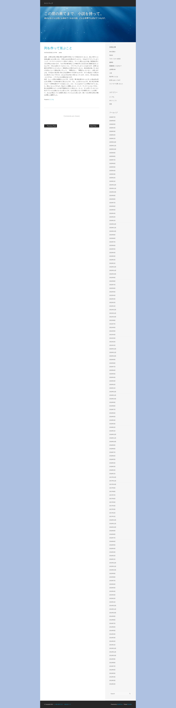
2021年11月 (112, 313)
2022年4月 (112, 295)
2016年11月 (112, 523)
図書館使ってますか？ (115, 66)
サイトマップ (48, 3)
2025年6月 (112, 163)
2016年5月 (112, 545)
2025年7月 (112, 160)
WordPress (120, 704)
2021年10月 (112, 317)
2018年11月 (112, 438)
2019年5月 (112, 416)
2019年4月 (112, 420)
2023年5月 (112, 249)
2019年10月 (112, 399)
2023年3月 (112, 256)
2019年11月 (112, 395)
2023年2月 (112, 259)
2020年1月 (112, 388)
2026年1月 (112, 138)
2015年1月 (112, 602)
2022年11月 (112, 270)
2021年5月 (112, 331)
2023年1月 (112, 263)
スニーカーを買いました (116, 83)
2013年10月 (112, 655)
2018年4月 (112, 463)
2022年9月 (112, 277)
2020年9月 (112, 359)
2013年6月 (112, 670)
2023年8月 (112, 238)
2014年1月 (112, 645)
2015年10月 (112, 570)
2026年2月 (112, 135)
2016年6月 (112, 541)
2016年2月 (112, 555)
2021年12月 (112, 309)
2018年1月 (112, 473)
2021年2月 (112, 341)
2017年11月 (112, 481)
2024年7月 (112, 202)
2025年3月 (112, 174)
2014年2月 (112, 641)
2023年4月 (112, 252)
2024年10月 (112, 192)
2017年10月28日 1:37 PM (50, 52)
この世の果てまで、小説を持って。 (74, 13)
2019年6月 (112, 413)
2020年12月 (112, 349)
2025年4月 (112, 170)
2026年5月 (112, 124)
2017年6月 (112, 498)
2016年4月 (112, 548)
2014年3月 (112, 637)
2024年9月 (112, 195)
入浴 (110, 73)
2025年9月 (112, 153)
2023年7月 (112, 242)
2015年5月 (112, 588)
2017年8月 (112, 491)
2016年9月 (112, 530)
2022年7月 (112, 284)
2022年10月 (112, 274)
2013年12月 (112, 648)
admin (60, 52)
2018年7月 (112, 452)
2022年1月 (112, 306)
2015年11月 (112, 566)
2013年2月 (112, 684)
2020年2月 (112, 384)
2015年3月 (112, 595)
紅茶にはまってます (114, 80)
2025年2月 (112, 177)
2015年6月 (112, 584)
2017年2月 (112, 513)
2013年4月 (112, 677)
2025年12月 (112, 142)
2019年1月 (112, 431)
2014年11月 (112, 609)
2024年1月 (112, 220)
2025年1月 (112, 181)
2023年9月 (112, 235)
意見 (110, 104)
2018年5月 (112, 459)
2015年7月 (112, 580)
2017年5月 (112, 502)
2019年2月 (112, 427)
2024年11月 (112, 188)
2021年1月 (112, 345)
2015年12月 (112, 563)
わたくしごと (113, 100)
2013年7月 (112, 666)
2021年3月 (112, 338)
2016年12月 (112, 520)
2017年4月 (112, 506)
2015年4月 (112, 591)
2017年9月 (112, 488)
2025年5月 (112, 167)
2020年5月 (112, 374)
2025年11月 (112, 145)
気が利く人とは (113, 76)
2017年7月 (112, 495)
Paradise (129, 704)
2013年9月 (112, 659)
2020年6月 (112, 370)
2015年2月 (112, 598)
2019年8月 (112, 406)
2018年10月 (112, 441)
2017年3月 (112, 509)
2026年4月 (112, 128)
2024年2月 (112, 217)
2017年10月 (112, 484)
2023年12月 (112, 224)
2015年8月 (112, 577)
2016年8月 (112, 534)
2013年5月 (112, 673)
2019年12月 (112, 391)
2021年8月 (112, 320)
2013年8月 (112, 662)
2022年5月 (112, 292)
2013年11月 (112, 652)
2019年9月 (112, 402)
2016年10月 (112, 527)
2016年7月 (112, 538)
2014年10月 (112, 612)
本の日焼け (112, 51)
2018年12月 (112, 434)
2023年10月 (112, 231)
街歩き (111, 55)
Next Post (94, 126)
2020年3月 (112, 381)
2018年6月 (112, 456)
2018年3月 (112, 466)
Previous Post (50, 126)
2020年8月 (112, 363)
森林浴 (111, 62)
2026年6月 (112, 120)
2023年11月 (112, 227)
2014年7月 (112, 623)
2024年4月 (112, 213)
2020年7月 (112, 366)
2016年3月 (112, 552)
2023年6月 (112, 245)
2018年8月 (112, 448)
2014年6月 (112, 627)
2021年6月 (112, 327)
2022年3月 (112, 299)
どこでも (51, 99)
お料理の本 (112, 69)
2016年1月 (112, 559)
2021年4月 (112, 334)
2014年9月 (112, 616)
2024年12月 (112, 185)
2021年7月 (112, 324)
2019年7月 (112, 409)
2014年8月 (112, 620)
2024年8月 (112, 199)
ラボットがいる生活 (114, 58)
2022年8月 (112, 281)
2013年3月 (112, 680)
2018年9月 (112, 445)
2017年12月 (112, 477)
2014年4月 (112, 634)
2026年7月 (112, 117)
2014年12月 (112, 605)
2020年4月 (112, 377)
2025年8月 (112, 156)
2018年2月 (112, 470)
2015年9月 (112, 573)
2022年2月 (112, 302)
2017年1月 (112, 516)
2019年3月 (112, 423)
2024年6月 (112, 206)
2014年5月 (112, 630)
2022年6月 (112, 288)
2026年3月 (112, 131)
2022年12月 (112, 267)
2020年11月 (112, 352)
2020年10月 (112, 356)
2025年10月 (112, 149)
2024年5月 (112, 210)
